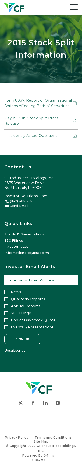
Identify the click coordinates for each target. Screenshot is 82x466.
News (16, 292)
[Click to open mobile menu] (74, 7)
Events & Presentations (24, 234)
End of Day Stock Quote (33, 320)
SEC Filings (13, 240)
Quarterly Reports (28, 299)
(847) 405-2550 (22, 201)
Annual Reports (25, 306)
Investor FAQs (16, 247)
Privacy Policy (16, 437)
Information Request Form (26, 253)
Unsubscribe (15, 351)
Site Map (41, 441)
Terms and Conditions (53, 437)
